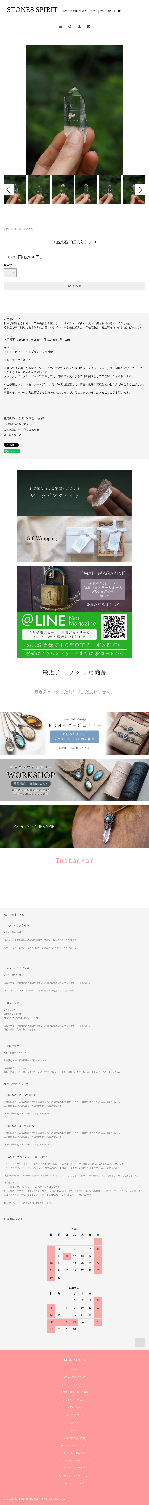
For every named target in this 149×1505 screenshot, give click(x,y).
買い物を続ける (13, 435)
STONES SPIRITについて (74, 1445)
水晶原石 (28, 229)
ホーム (74, 1369)
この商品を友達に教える (18, 424)
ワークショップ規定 (74, 1468)
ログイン (74, 1430)
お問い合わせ (75, 1407)
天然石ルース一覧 (12, 229)
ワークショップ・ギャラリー (74, 1476)
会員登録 (74, 1422)
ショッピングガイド (74, 1453)
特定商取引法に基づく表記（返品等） (25, 418)
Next (140, 189)
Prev (9, 189)
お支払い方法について (74, 1377)
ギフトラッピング (74, 1483)
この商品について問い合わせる (21, 429)
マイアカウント (74, 1415)
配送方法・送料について (74, 1384)
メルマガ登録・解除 (74, 1438)
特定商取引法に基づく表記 (74, 1392)
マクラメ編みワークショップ (74, 1460)
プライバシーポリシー (74, 1400)
